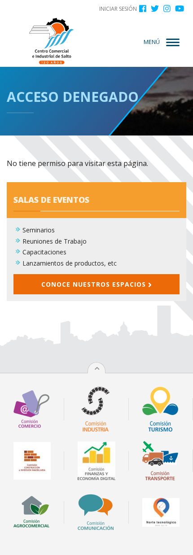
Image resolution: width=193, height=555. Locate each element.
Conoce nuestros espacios (94, 284)
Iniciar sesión (118, 9)
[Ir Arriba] (97, 368)
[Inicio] (51, 41)
